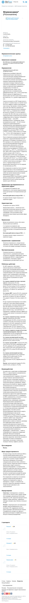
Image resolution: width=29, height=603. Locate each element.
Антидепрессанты (7, 55)
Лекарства (20, 581)
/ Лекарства (15, 1)
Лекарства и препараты (8, 6)
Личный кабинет (6, 582)
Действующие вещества (21, 6)
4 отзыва (8, 538)
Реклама (4, 588)
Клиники (14, 581)
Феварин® (9, 543)
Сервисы (8, 581)
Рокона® (8, 526)
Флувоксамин (9, 559)
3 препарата (6, 48)
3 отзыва (8, 555)
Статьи (3, 581)
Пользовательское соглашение (15, 588)
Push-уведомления (7, 585)
